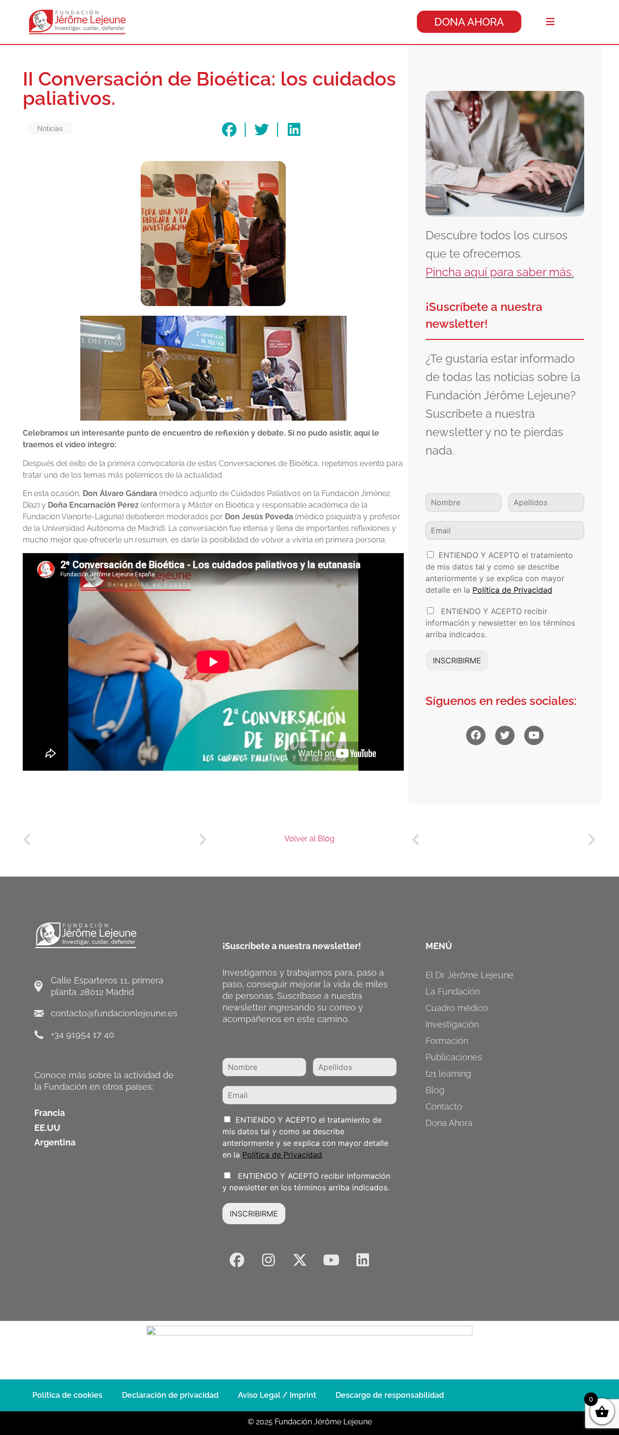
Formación (447, 1041)
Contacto (444, 1106)
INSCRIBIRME (457, 660)
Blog (435, 1090)
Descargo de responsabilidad (390, 1395)
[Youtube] (331, 1259)
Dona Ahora (449, 1123)
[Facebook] (236, 1259)
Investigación (452, 1024)
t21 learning (448, 1074)
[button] (229, 129)
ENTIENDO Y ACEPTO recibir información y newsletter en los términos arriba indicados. (500, 622)
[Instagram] (268, 1259)
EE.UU (47, 1128)
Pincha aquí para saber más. (500, 272)
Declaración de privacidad (170, 1395)
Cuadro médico (457, 1008)
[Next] (160, 840)
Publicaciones (454, 1057)
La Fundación (453, 991)
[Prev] (69, 840)
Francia (49, 1113)
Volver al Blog (309, 838)
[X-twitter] (299, 1259)
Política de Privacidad (512, 590)
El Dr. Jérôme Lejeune (470, 975)
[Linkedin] (362, 1259)
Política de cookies (67, 1395)
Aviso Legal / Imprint (277, 1395)
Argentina (54, 1142)
